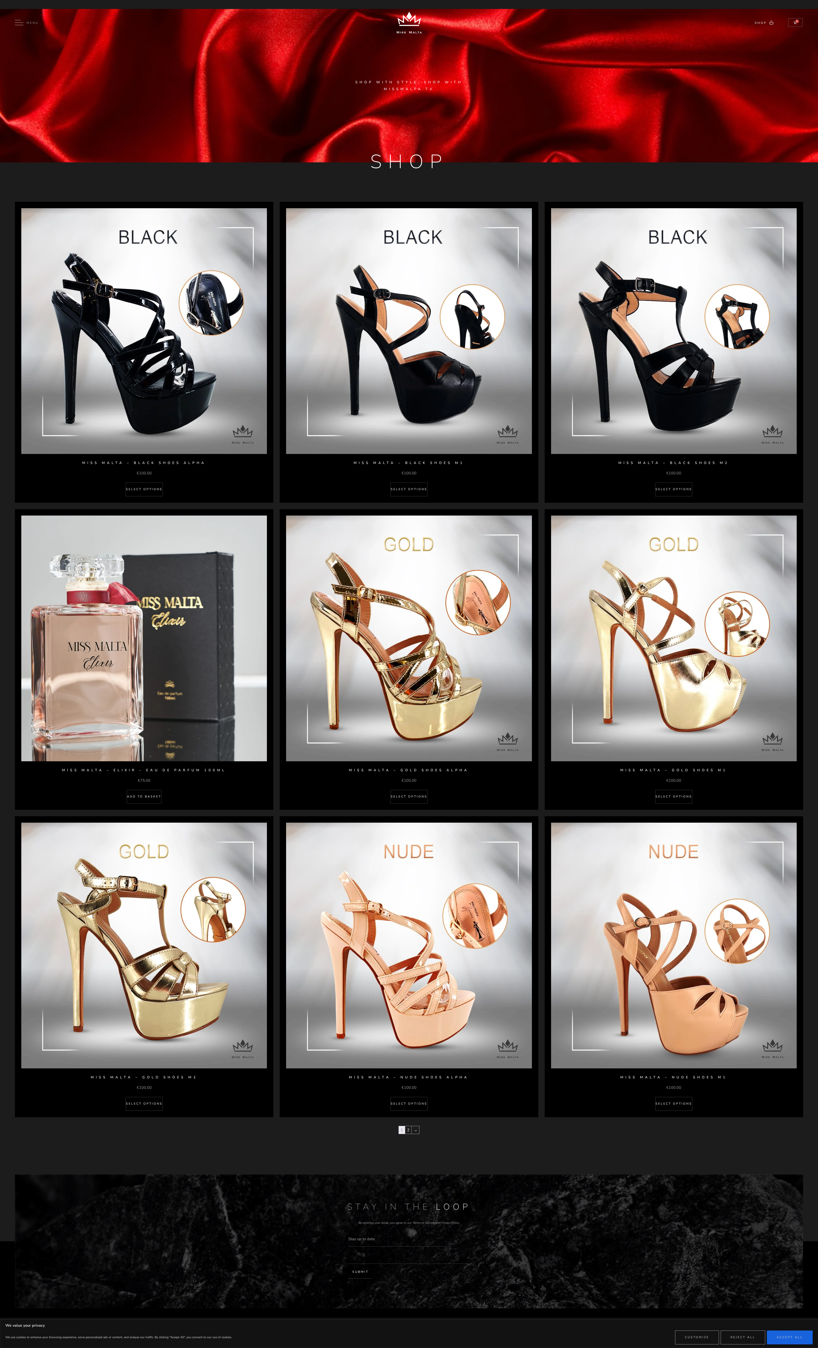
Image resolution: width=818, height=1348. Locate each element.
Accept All (790, 1337)
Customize (697, 1337)
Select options (144, 489)
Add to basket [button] (144, 797)
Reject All (742, 1337)
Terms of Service (424, 1223)
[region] (409, 1333)
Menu (33, 23)
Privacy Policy (450, 1223)
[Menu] (19, 22)
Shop (761, 23)
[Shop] (771, 22)
